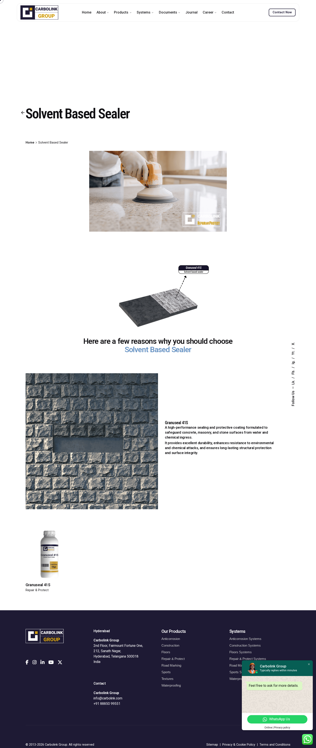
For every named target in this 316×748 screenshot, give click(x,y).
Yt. (293, 352)
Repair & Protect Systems (247, 659)
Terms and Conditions (274, 744)
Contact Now (282, 12)
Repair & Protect (37, 590)
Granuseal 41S (38, 585)
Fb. (293, 372)
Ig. (293, 362)
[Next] (50, 562)
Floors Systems (240, 652)
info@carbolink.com (108, 698)
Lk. (293, 382)
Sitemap (212, 744)
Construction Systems (245, 645)
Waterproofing (171, 685)
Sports (166, 672)
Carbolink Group (56, 744)
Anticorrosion (170, 639)
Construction (170, 645)
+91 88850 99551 (107, 704)
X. (293, 343)
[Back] (23, 113)
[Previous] (50, 550)
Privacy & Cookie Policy (238, 744)
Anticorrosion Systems (245, 639)
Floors (165, 652)
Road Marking (171, 665)
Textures (167, 679)
